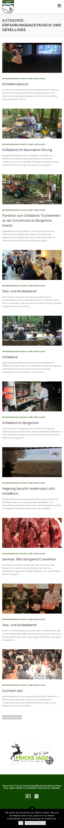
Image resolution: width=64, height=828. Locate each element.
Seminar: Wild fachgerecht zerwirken (29, 559)
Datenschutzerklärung (35, 823)
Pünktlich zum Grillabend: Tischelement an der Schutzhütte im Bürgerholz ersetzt (31, 220)
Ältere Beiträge (12, 717)
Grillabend (9, 357)
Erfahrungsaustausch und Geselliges (23, 78)
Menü (59, 5)
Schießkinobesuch (15, 84)
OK (20, 823)
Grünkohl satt (12, 690)
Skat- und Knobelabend (19, 291)
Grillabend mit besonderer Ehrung (27, 149)
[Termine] (36, 796)
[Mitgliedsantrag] (28, 796)
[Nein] (60, 818)
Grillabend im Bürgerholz (20, 422)
